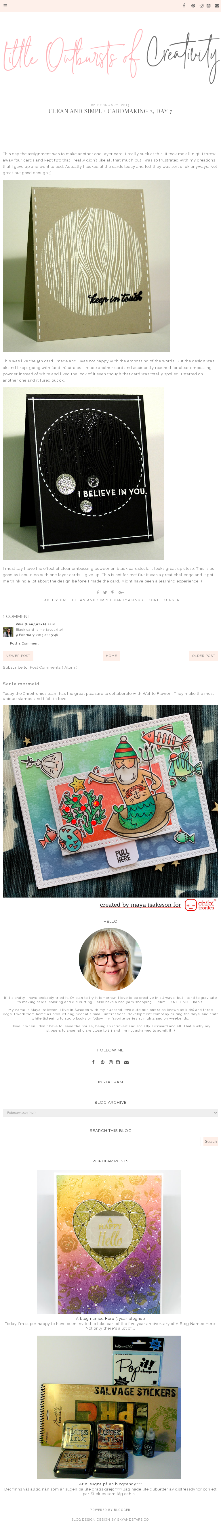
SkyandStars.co (133, 1520)
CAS (64, 600)
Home (111, 656)
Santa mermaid (21, 683)
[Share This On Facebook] (98, 592)
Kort (154, 600)
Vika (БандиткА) (31, 624)
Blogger (122, 1510)
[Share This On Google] (121, 592)
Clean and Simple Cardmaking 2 (109, 600)
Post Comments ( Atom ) (54, 667)
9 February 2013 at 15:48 (37, 635)
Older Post (203, 656)
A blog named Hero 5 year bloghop (110, 1318)
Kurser (171, 600)
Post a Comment (24, 643)
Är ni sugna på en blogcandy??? (110, 1484)
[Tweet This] (105, 592)
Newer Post (18, 656)
